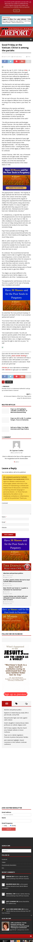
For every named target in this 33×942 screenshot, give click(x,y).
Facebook (4, 859)
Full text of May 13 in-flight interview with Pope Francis (20, 428)
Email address (6, 812)
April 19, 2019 (6, 56)
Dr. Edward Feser (9, 575)
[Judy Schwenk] (3, 902)
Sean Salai (7, 591)
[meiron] (3, 877)
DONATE (16, 10)
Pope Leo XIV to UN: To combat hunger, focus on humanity (21, 419)
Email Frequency (7, 823)
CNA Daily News (17, 56)
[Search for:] (16, 850)
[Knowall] (3, 895)
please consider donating (19, 356)
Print (29, 56)
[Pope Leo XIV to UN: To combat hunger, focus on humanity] (5, 420)
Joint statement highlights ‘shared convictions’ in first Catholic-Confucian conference (15, 742)
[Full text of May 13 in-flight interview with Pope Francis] (5, 429)
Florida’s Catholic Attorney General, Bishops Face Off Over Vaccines (16, 911)
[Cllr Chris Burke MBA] (3, 910)
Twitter (4, 862)
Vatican (9, 382)
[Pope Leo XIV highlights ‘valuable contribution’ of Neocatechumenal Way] (5, 411)
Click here (4, 367)
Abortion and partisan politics (13, 573)
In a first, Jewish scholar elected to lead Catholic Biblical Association (16, 580)
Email (3, 522)
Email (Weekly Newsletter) (9, 865)
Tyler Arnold (8, 583)
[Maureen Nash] (3, 885)
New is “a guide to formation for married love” (15, 588)
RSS (3, 868)
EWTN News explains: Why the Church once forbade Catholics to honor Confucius (15, 730)
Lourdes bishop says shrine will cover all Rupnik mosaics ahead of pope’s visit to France (15, 597)
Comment (5, 503)
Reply (17, 462)
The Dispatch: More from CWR (16, 567)
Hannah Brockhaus (9, 601)
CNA (25, 70)
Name (4, 517)
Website (4, 527)
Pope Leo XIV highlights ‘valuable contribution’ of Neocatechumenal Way (19, 410)
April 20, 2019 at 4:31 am (16, 452)
